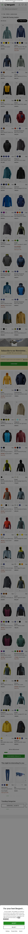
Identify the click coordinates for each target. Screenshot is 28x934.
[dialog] (14, 919)
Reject (14, 927)
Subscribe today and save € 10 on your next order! (14, 1)
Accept (14, 923)
